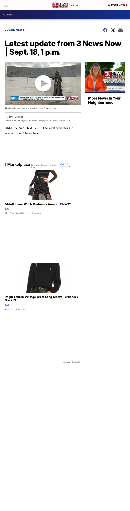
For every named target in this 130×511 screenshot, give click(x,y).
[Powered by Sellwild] (76, 362)
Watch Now (117, 5)
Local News (15, 29)
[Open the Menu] (6, 5)
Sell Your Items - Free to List (43, 166)
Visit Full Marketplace (66, 165)
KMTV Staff (16, 117)
